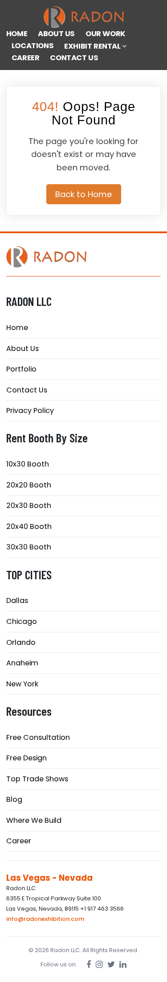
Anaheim (22, 663)
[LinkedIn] (122, 964)
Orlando (21, 642)
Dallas (17, 600)
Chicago (21, 621)
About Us (22, 348)
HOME (16, 34)
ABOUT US (56, 34)
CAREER (26, 58)
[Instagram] (99, 964)
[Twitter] (111, 964)
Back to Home (83, 194)
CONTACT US (74, 58)
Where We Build (33, 820)
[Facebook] (88, 964)
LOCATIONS (32, 46)
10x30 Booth (27, 464)
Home (17, 327)
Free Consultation (38, 737)
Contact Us (26, 390)
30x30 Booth (28, 547)
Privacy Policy (30, 410)
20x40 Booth (29, 526)
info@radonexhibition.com (45, 919)
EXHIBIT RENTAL (93, 46)
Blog (14, 799)
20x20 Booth (28, 485)
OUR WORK (106, 34)
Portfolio (21, 369)
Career (18, 841)
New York (22, 684)
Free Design (26, 758)
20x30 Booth (28, 505)
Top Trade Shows (37, 779)
